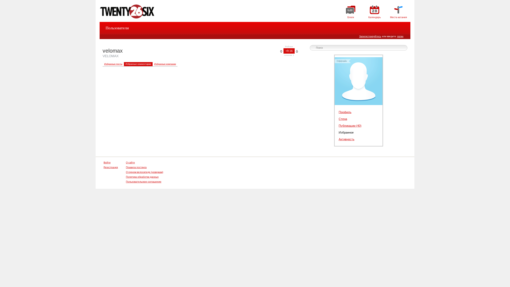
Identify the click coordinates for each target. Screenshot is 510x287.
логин (400, 36)
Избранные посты (113, 64)
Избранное (346, 132)
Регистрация (111, 167)
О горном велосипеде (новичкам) (144, 172)
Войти (107, 162)
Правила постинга (136, 167)
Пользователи (117, 28)
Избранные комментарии (138, 64)
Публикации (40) (350, 125)
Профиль (345, 112)
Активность (346, 139)
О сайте (130, 162)
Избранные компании (165, 64)
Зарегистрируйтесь (370, 36)
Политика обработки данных (142, 177)
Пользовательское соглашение (143, 181)
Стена (343, 119)
